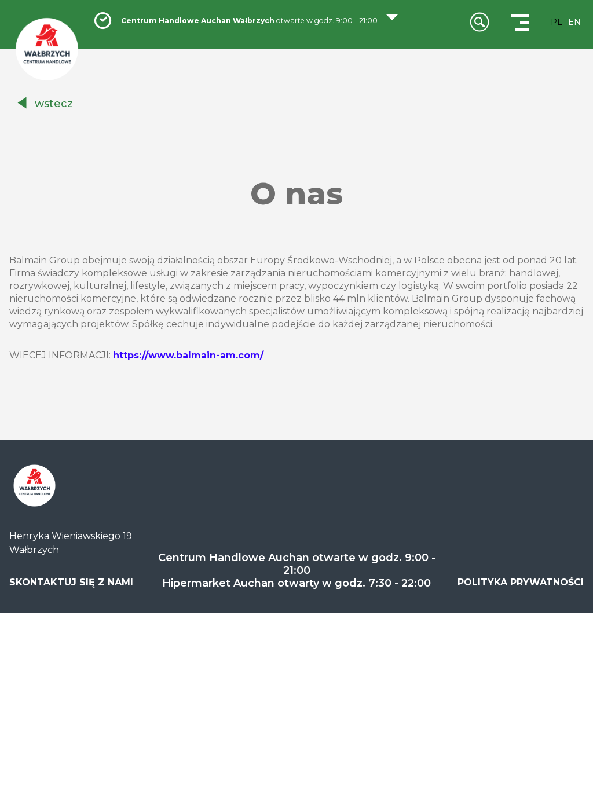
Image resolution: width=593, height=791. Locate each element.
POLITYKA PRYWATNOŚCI (520, 582)
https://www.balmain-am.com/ (188, 355)
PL (556, 22)
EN (574, 22)
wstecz (54, 103)
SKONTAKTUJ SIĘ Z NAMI (71, 582)
